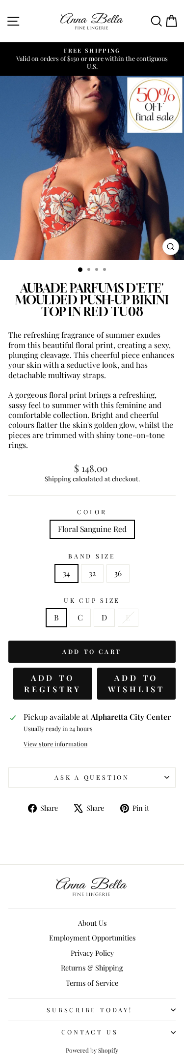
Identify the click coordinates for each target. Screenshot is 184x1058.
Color (92, 512)
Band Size (92, 556)
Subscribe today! (89, 1009)
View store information (55, 744)
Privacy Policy (92, 953)
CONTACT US (89, 1032)
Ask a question (92, 777)
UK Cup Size (92, 600)
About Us (92, 923)
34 (66, 573)
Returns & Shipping (92, 967)
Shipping (58, 478)
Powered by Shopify (92, 1050)
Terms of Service (92, 983)
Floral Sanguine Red (92, 529)
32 (92, 573)
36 (118, 573)
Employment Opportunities (92, 937)
